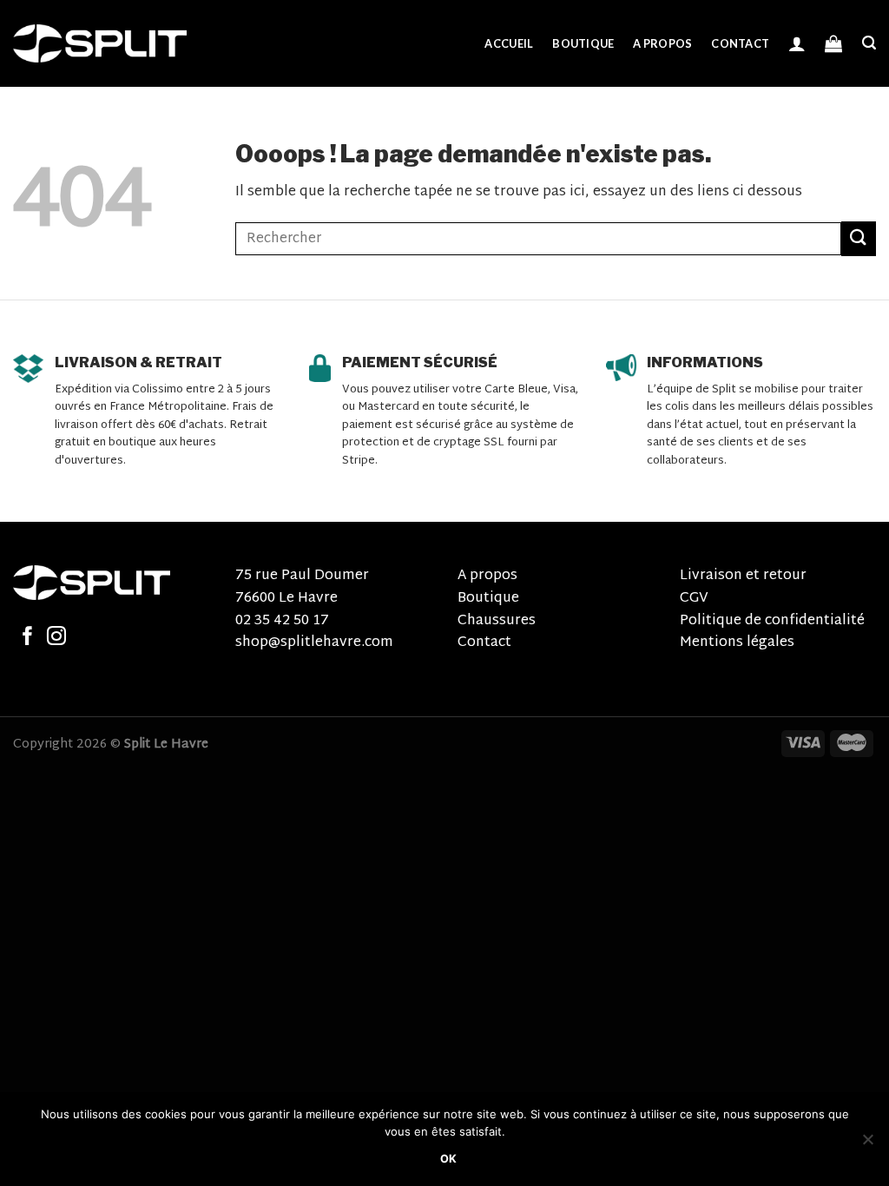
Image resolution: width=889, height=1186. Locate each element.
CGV (694, 598)
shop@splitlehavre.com (314, 643)
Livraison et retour (743, 576)
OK (449, 1158)
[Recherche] (869, 43)
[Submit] (858, 238)
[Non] (867, 1144)
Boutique (583, 43)
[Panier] (833, 43)
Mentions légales (737, 643)
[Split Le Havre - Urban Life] (100, 43)
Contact (740, 43)
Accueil (508, 43)
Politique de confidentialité (772, 621)
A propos (662, 43)
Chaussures (497, 621)
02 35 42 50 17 (282, 621)
